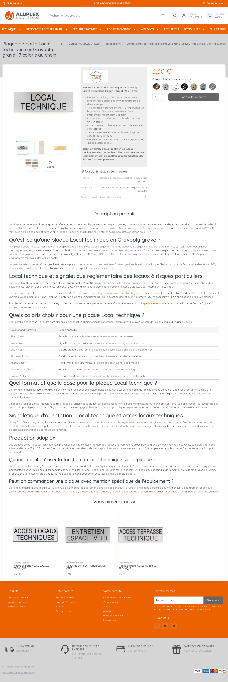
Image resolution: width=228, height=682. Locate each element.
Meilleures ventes (17, 606)
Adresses (108, 611)
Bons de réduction (113, 615)
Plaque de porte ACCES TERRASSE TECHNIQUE (137, 567)
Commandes (110, 602)
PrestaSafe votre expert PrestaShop (18, 672)
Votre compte (112, 591)
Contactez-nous (216, 3)
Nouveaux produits (18, 602)
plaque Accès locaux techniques (142, 422)
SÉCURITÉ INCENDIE (88, 29)
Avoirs (106, 606)
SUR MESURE (218, 29)
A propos (60, 606)
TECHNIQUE (12, 29)
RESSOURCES (194, 29)
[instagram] (157, 626)
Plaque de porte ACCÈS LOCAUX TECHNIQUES (31, 567)
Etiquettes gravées (22, 562)
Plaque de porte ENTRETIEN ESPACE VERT (86, 567)
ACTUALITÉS (171, 29)
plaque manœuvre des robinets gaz (117, 293)
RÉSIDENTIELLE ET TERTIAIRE (47, 29)
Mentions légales (64, 597)
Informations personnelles (117, 597)
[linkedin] (165, 626)
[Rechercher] (163, 15)
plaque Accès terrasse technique (159, 303)
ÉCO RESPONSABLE (122, 29)
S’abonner (213, 600)
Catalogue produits (18, 597)
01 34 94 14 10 (14, 3)
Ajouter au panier (196, 97)
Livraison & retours (65, 602)
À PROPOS (150, 29)
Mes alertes (109, 620)
